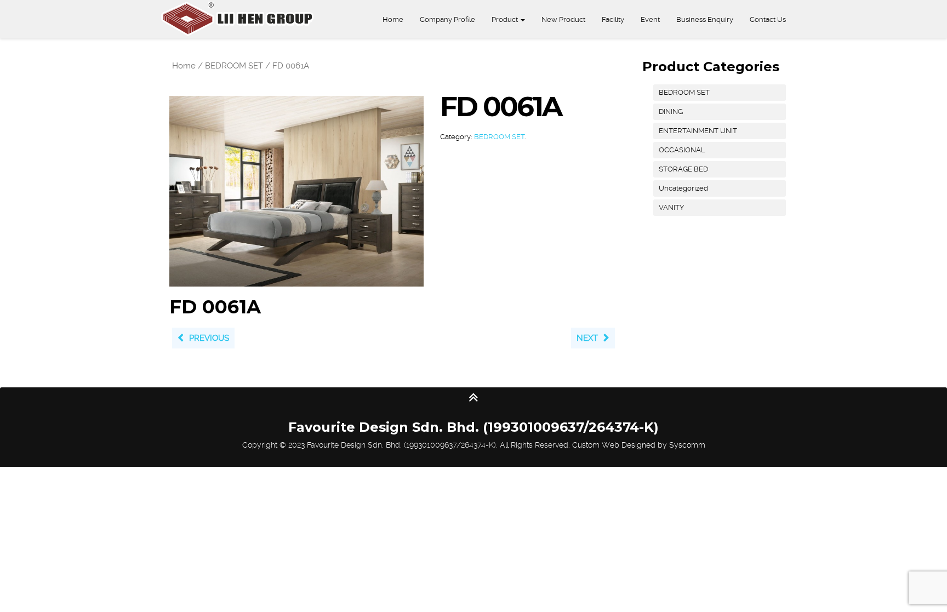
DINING (671, 111)
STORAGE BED (683, 169)
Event (650, 19)
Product (506, 19)
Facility (613, 19)
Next (587, 338)
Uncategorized (683, 188)
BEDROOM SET (234, 66)
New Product (563, 19)
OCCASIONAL (682, 150)
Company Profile (447, 19)
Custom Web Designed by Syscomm (638, 445)
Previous (209, 338)
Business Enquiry (704, 19)
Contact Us (768, 19)
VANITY (671, 207)
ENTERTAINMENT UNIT (698, 131)
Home (393, 19)
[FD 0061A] (296, 191)
